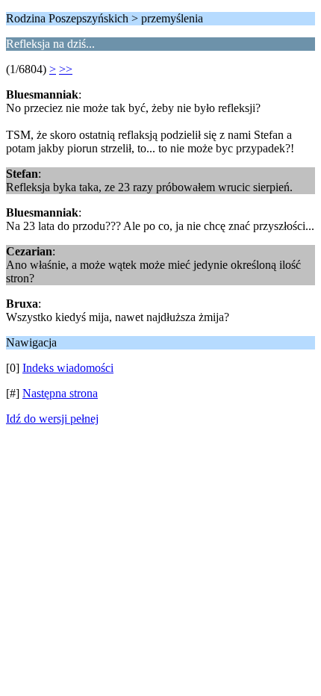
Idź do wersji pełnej (52, 418)
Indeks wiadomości (67, 367)
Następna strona (60, 393)
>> (65, 69)
